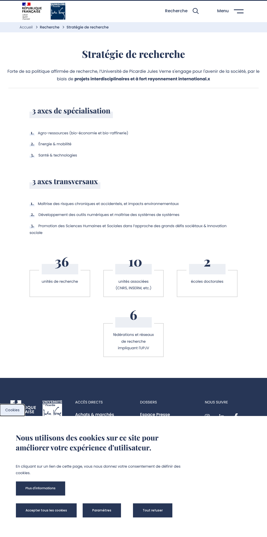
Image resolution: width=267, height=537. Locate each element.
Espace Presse (155, 415)
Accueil (27, 27)
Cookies (12, 410)
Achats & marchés (94, 415)
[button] (181, 11)
